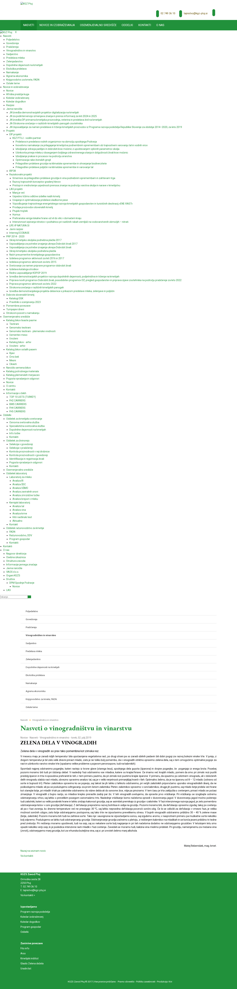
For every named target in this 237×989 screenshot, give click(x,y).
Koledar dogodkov (30, 921)
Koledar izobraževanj (31, 916)
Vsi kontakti (26, 855)
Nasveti (34, 737)
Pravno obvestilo (126, 981)
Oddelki (24, 931)
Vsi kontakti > (27, 895)
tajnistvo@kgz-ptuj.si (196, 13)
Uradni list (25, 968)
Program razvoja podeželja (35, 911)
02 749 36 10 (168, 13)
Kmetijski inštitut (29, 958)
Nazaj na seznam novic (33, 850)
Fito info (24, 948)
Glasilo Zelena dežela (32, 963)
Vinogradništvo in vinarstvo (54, 737)
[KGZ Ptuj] (26, 3)
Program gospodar (30, 926)
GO (29, 596)
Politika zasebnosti (145, 981)
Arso (23, 953)
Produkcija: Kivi (164, 981)
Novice (24, 737)
